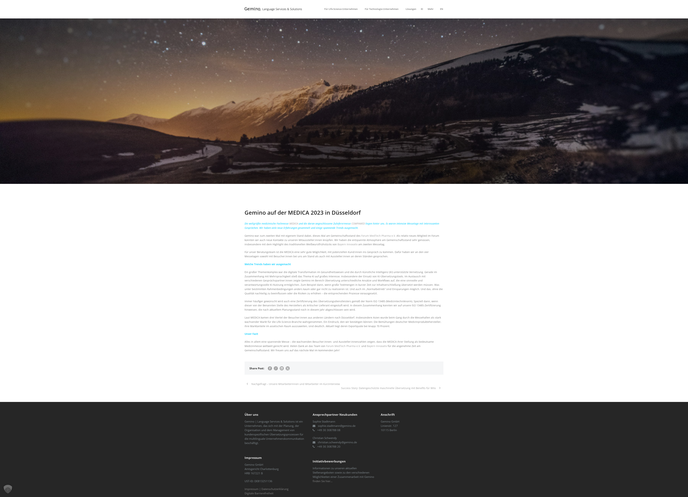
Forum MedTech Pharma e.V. (378, 235)
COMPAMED (358, 223)
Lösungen (411, 9)
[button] (8, 489)
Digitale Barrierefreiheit (259, 493)
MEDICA (293, 223)
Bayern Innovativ (348, 244)
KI (422, 9)
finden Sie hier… (323, 481)
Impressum (252, 489)
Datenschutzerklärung (274, 489)
